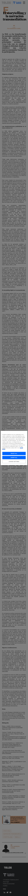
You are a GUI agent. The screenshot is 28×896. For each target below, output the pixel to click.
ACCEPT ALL (14, 457)
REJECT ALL (14, 453)
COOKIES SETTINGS (14, 461)
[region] (14, 448)
